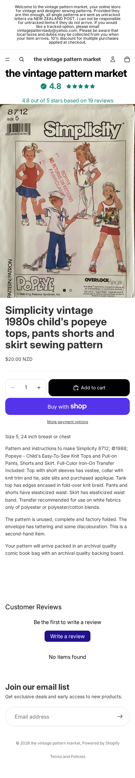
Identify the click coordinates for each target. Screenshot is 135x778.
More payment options (67, 422)
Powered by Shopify (101, 743)
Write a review (67, 636)
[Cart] (127, 59)
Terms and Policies (67, 756)
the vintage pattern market (55, 743)
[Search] (21, 59)
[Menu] (7, 59)
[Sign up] (120, 717)
